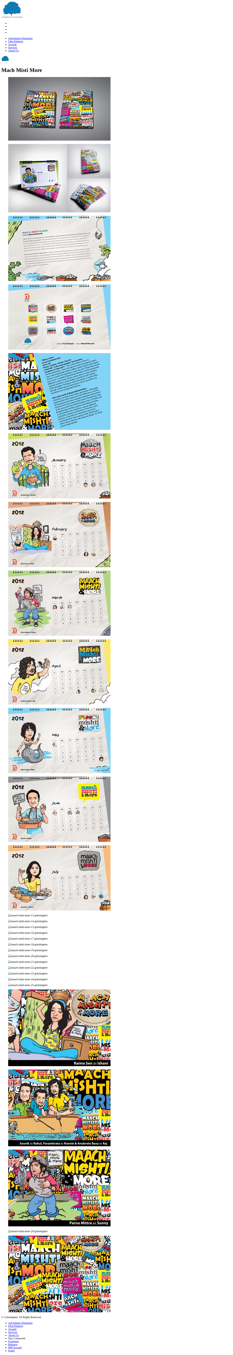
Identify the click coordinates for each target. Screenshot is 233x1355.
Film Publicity (15, 41)
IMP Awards (15, 1347)
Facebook (13, 1341)
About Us (13, 50)
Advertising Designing (20, 38)
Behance (13, 1344)
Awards (12, 44)
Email (11, 1350)
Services (12, 47)
